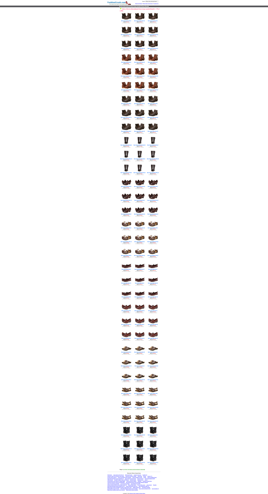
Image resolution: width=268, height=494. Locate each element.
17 (140, 469)
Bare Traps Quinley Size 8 (139, 448)
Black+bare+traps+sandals (132, 490)
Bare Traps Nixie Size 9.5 (139, 338)
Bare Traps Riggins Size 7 (153, 227)
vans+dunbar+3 (155, 488)
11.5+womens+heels (125, 483)
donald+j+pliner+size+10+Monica (121, 479)
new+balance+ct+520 (135, 483)
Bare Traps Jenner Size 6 (126, 393)
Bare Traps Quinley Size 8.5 (152, 448)
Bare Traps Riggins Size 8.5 (152, 241)
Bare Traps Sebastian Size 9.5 (139, 172)
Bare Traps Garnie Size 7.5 (126, 365)
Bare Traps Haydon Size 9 (126, 214)
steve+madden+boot (152, 477)
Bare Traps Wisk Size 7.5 (126, 283)
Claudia (154, 484)
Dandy (144, 476)
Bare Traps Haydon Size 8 (139, 200)
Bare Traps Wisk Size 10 (153, 296)
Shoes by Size (132, 493)
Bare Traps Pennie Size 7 (153, 20)
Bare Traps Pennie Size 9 (126, 48)
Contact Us (156, 3)
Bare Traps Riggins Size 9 (126, 255)
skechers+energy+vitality (130, 476)
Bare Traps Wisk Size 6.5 (139, 269)
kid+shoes (109, 474)
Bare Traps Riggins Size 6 (126, 227)
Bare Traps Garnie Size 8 (139, 365)
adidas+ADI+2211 (137, 487)
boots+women (140, 478)
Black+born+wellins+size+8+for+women (116, 490)
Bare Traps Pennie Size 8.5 (153, 34)
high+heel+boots (128, 474)
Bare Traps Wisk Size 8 (139, 283)
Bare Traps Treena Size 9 (126, 89)
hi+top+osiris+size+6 (111, 477)
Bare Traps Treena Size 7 (153, 62)
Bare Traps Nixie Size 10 (153, 338)
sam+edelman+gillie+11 (144, 486)
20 (144, 469)
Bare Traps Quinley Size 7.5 (126, 448)
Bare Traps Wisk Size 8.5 (153, 283)
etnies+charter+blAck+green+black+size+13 (117, 484)
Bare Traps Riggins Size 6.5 (139, 227)
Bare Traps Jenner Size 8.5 (153, 407)
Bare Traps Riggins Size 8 (139, 241)
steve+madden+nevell (137, 477)
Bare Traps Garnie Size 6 (126, 352)
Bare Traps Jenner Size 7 (153, 393)
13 (134, 469)
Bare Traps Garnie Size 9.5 (139, 379)
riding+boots (110, 479)
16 (138, 469)
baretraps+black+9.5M (150, 478)
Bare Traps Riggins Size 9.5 (139, 255)
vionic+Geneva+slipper (131, 481)
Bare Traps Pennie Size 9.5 (139, 48)
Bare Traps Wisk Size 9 (126, 296)
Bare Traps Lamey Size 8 (139, 117)
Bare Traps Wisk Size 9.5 (139, 296)
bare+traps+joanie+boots (130, 478)
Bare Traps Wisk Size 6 (126, 269)
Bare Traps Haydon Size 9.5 (139, 214)
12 (133, 469)
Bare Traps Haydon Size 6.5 (139, 186)
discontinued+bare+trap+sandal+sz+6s (116, 486)
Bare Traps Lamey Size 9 (126, 131)
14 (136, 469)
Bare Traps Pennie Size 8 (139, 34)
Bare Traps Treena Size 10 (153, 89)
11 (131, 469)
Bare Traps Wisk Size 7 (152, 269)
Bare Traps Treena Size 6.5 (139, 62)
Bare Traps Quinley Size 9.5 (139, 462)
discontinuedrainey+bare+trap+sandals (129, 488)
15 (137, 469)
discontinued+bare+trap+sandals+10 (115, 478)
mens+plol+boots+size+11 (131, 486)
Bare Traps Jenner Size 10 (153, 421)
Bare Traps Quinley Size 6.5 (139, 434)
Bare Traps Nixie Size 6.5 (139, 310)
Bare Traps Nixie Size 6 (126, 310)
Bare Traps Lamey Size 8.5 (153, 117)
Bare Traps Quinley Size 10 (153, 462)
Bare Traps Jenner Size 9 (126, 421)
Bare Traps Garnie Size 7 (153, 352)
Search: (143, 1)
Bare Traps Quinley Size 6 (126, 434)
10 (130, 469)
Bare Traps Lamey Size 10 (153, 131)
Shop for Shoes (138, 3)
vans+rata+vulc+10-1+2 (118, 474)
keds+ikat (140, 476)
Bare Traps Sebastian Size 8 (139, 158)
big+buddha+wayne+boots (113, 488)
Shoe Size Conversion (148, 3)
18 (141, 469)
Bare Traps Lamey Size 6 (126, 103)
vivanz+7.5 (149, 476)
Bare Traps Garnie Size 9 (126, 379)
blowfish (139, 481)
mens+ (146, 479)
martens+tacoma (137, 474)
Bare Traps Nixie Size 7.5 (126, 324)
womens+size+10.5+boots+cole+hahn (115, 476)
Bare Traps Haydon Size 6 (126, 186)
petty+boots (149, 484)
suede (144, 477)
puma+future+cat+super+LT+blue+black (116, 481)
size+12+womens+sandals (113, 483)
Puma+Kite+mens (141, 484)
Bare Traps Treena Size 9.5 (139, 89)
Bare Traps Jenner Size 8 (140, 407)
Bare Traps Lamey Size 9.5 (139, 131)
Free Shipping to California (126, 36)
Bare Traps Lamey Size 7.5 (126, 117)
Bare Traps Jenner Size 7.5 (126, 407)
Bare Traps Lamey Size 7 (153, 103)
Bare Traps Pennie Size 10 (153, 48)
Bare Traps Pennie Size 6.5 (139, 20)
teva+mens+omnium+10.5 (144, 488)
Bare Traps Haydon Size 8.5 (152, 200)
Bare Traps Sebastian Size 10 (153, 172)
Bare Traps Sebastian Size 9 (126, 172)
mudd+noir (144, 474)
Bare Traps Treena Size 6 (126, 62)
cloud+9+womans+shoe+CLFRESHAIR (116, 482)
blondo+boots (133, 479)
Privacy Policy (142, 493)
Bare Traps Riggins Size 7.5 (126, 241)
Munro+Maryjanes (132, 484)
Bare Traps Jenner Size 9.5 (139, 421)
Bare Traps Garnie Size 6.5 (139, 352)
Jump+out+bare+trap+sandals (124, 477)
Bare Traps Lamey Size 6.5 (139, 103)
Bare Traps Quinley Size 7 (153, 434)
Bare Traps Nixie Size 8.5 (153, 324)
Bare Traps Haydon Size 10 (152, 214)
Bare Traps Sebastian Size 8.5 (153, 158)
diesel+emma (140, 479)
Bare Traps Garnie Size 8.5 (153, 365)
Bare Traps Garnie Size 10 (153, 379)
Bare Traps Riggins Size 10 (153, 255)
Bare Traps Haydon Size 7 (153, 186)
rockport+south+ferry (147, 481)
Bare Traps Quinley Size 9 (126, 462)
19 (142, 469)
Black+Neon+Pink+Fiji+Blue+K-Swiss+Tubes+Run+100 (119, 487)
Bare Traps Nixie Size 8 (139, 324)
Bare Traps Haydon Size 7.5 (126, 200)
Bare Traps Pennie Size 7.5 (126, 34)
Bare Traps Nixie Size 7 (152, 310)
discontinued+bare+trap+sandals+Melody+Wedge (137, 482)
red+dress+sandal (146, 487)
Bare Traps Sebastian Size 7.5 (126, 158)
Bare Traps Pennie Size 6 (126, 20)
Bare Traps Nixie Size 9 (126, 338)
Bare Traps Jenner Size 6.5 (139, 393)
